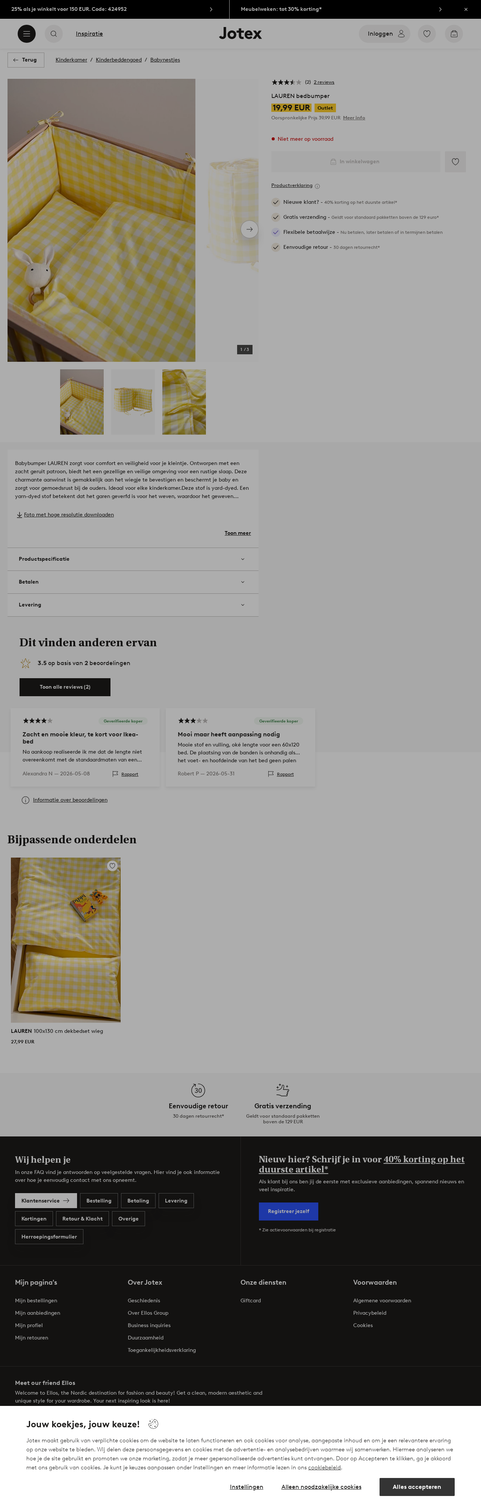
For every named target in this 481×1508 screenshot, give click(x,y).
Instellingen (246, 1486)
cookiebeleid (324, 1467)
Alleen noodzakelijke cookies (321, 1486)
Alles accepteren (417, 1486)
